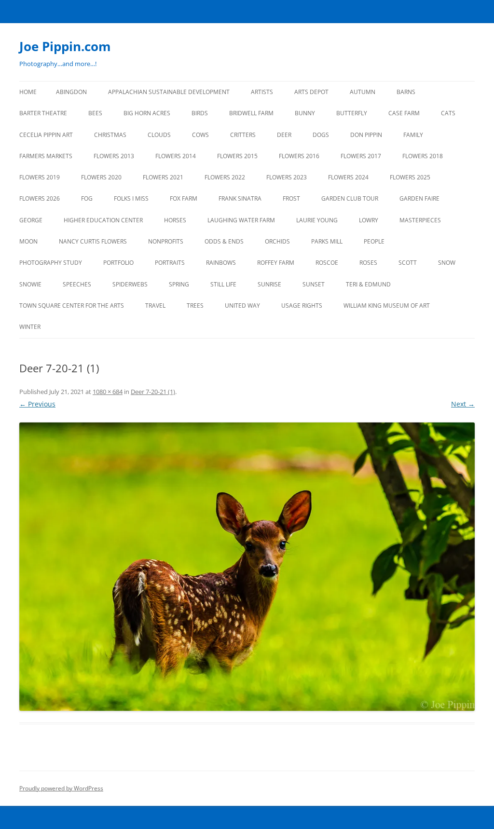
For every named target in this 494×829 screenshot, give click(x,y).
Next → (463, 403)
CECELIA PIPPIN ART (46, 135)
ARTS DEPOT (311, 92)
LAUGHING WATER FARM (241, 220)
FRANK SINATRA (240, 198)
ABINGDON (71, 92)
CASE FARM (404, 113)
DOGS (321, 135)
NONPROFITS (165, 241)
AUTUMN (362, 92)
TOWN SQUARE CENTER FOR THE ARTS (71, 305)
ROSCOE (327, 262)
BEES (95, 113)
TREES (195, 305)
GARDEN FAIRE (419, 198)
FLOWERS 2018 (422, 156)
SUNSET (313, 284)
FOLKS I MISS (131, 198)
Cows (200, 135)
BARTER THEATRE (43, 113)
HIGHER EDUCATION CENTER (103, 220)
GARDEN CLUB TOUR (349, 198)
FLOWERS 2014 (175, 156)
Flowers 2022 (225, 177)
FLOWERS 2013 (114, 156)
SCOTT (407, 262)
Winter (30, 327)
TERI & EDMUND (368, 284)
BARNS (406, 92)
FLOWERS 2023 (286, 177)
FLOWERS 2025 (410, 177)
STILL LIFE (223, 284)
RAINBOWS (221, 262)
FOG (87, 198)
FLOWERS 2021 (163, 177)
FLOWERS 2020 (101, 177)
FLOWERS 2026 (39, 198)
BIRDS (200, 113)
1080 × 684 (108, 391)
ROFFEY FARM (275, 262)
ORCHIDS (277, 241)
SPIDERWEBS (130, 284)
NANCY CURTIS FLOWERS (93, 241)
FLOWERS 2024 (348, 177)
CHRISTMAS (110, 135)
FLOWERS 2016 (299, 156)
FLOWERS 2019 (39, 177)
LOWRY (368, 220)
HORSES (175, 220)
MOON (28, 241)
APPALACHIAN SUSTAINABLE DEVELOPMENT (169, 92)
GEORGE (30, 220)
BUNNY (305, 113)
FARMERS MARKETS (45, 156)
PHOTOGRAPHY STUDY (50, 262)
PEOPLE (374, 241)
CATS (448, 113)
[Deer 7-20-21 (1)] (247, 566)
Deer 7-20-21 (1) (153, 391)
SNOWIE (30, 284)
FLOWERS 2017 (361, 156)
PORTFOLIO (118, 262)
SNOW (446, 262)
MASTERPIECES (420, 220)
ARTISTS (262, 92)
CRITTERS (243, 135)
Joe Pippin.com (65, 46)
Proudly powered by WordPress (61, 788)
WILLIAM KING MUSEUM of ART (386, 305)
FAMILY (413, 135)
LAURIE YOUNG (317, 220)
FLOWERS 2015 (237, 156)
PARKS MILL (327, 241)
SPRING (179, 284)
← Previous (37, 403)
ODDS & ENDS (224, 241)
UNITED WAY (242, 305)
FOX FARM (183, 198)
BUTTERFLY (351, 113)
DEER (284, 135)
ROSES (368, 262)
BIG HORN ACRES (147, 113)
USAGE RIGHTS (301, 305)
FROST (291, 198)
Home (28, 92)
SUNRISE (269, 284)
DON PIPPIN (366, 135)
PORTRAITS (170, 262)
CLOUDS (159, 135)
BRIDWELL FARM (251, 113)
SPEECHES (77, 284)
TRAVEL (155, 305)
